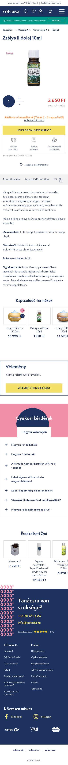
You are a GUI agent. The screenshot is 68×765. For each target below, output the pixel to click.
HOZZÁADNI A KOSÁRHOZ (34, 130)
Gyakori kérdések (39, 657)
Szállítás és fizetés (12, 657)
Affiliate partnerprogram (42, 669)
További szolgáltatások (14, 676)
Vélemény (59, 179)
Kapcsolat (8, 650)
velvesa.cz (34, 750)
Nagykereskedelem (40, 663)
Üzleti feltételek (11, 663)
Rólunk (7, 669)
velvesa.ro (50, 750)
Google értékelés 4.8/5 (36, 631)
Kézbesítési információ (34, 120)
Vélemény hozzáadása (34, 388)
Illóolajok (55, 30)
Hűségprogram (38, 650)
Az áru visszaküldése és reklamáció (14, 684)
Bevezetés (7, 30)
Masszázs (22, 30)
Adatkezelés (36, 688)
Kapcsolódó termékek (37, 179)
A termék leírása (11, 179)
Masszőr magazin (39, 676)
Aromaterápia (39, 30)
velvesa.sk (18, 750)
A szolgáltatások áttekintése (11, 693)
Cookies (34, 682)
